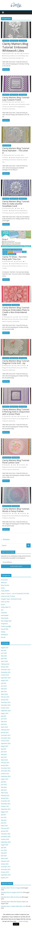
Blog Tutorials (13, 40)
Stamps (3, 632)
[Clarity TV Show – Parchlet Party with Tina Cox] (16, 231)
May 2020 (4, 853)
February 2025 (5, 697)
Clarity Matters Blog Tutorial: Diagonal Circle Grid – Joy (15, 361)
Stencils (3, 637)
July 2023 (3, 749)
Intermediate (23, 40)
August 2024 (4, 713)
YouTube (4, 268)
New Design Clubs (6, 621)
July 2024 (3, 716)
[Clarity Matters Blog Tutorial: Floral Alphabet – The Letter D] (16, 127)
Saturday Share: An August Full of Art (11, 892)
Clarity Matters (5, 591)
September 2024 (5, 710)
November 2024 (5, 705)
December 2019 (5, 866)
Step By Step (12, 109)
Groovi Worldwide (20, 56)
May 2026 (4, 656)
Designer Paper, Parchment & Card (11, 599)
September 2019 (5, 875)
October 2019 (5, 872)
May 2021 (4, 820)
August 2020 (4, 845)
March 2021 (4, 825)
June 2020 (4, 850)
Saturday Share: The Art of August (11, 888)
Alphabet (13, 157)
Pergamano (5, 58)
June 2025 (4, 686)
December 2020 (5, 834)
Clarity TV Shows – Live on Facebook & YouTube (15, 593)
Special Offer (12, 254)
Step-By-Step (12, 58)
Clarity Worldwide (15, 263)
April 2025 (4, 691)
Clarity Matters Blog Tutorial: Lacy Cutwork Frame (15, 98)
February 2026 (5, 664)
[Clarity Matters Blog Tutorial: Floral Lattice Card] (16, 439)
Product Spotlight (6, 626)
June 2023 (4, 751)
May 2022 (4, 787)
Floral (12, 467)
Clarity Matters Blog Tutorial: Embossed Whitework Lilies (15, 47)
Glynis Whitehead (15, 515)
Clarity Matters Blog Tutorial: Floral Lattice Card (15, 461)
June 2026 (4, 653)
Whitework (25, 213)
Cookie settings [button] (23, 921)
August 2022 (4, 779)
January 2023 (4, 765)
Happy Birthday (25, 515)
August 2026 (4, 647)
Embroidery (16, 319)
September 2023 (5, 743)
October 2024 (5, 708)
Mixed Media (4, 618)
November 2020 (5, 836)
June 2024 (4, 719)
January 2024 (4, 732)
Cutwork (13, 104)
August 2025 (4, 680)
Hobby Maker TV (6, 607)
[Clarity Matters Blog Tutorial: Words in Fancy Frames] (16, 488)
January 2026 (4, 667)
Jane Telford (24, 367)
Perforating (5, 213)
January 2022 (4, 798)
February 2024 (5, 730)
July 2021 (3, 814)
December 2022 (5, 768)
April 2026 (4, 658)
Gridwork (12, 56)
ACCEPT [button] (16, 924)
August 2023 (4, 746)
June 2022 (4, 784)
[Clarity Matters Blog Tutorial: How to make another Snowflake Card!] (16, 181)
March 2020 (4, 858)
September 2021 (5, 809)
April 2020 (4, 856)
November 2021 (5, 804)
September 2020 (5, 842)
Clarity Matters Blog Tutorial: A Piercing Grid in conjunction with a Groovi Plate (16, 411)
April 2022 (4, 790)
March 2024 (4, 727)
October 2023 (5, 741)
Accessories (4, 580)
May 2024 (4, 721)
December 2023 (5, 735)
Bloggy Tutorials (20, 157)
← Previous (5, 539)
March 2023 (4, 760)
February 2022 (5, 795)
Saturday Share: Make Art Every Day (11, 897)
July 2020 (3, 847)
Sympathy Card (20, 58)
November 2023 (5, 738)
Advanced (5, 40)
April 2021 (4, 823)
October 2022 (5, 773)
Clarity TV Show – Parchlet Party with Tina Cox (14, 257)
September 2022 (5, 776)
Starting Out (4, 634)
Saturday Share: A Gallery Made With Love (13, 906)
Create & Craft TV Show (8, 596)
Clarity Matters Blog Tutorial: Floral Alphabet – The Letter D (15, 150)
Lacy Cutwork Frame (12, 106)
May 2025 (4, 689)
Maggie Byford (21, 106)
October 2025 (5, 675)
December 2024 (5, 702)
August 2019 (4, 877)
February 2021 (5, 828)
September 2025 (5, 678)
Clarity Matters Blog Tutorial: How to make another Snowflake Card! (15, 203)
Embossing (6, 56)
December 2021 (5, 801)
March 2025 (4, 694)
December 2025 (5, 669)
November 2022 (5, 771)
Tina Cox (25, 266)
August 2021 (4, 812)
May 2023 (4, 754)
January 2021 (4, 831)
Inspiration (4, 612)
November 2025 (5, 672)
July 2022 (3, 782)
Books (3, 588)
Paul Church (19, 261)
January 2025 (4, 699)
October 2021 (5, 806)
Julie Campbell (22, 467)
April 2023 (4, 757)
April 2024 (4, 724)
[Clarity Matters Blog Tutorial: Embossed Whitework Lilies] (16, 23)
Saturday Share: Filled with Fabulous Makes (13, 901)
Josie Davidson (12, 159)
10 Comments (24, 317)
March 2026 (4, 661)
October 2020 (5, 839)
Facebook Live (23, 263)
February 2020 (5, 861)
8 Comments (25, 53)
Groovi (10, 252)
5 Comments (22, 365)
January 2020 (4, 864)
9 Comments (22, 416)
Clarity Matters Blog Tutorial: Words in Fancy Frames (15, 509)
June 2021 (4, 817)
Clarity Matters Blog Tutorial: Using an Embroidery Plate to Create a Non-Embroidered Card (15, 311)
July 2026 (3, 650)
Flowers (21, 319)
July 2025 (3, 683)
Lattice (4, 469)
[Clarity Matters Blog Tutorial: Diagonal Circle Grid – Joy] (16, 340)
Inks (2, 610)
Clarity (18, 53)
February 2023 (5, 762)
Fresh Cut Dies (5, 602)
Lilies (26, 56)
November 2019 (5, 869)
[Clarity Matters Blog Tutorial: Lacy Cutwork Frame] (16, 77)
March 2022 (4, 793)
